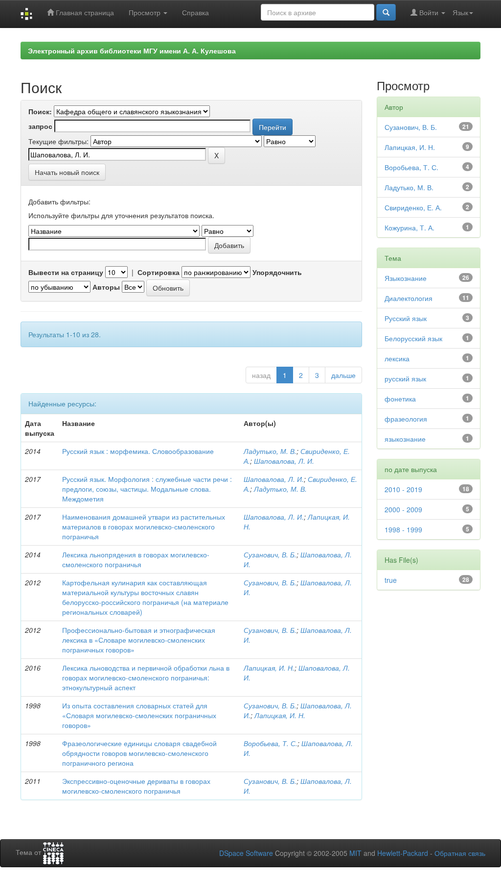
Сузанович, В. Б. (270, 554)
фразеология (406, 419)
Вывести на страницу (65, 272)
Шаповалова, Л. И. (284, 461)
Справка (195, 12)
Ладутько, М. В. (270, 451)
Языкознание (406, 278)
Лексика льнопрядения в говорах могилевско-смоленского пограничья (135, 559)
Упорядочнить (277, 272)
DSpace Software (246, 853)
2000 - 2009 (403, 509)
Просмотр (145, 12)
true (391, 580)
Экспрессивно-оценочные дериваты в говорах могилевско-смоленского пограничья (136, 786)
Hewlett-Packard (402, 853)
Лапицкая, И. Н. (269, 668)
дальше (343, 375)
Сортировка (158, 272)
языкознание (405, 439)
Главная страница (84, 12)
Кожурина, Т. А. (409, 227)
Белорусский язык (413, 338)
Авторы (106, 287)
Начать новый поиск (67, 172)
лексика (397, 358)
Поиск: (40, 111)
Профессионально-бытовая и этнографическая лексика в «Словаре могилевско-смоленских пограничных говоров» (138, 639)
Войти (428, 12)
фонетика (400, 398)
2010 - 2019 (403, 489)
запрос (40, 126)
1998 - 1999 (403, 529)
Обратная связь (459, 853)
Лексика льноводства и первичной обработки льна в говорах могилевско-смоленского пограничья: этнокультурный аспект (145, 677)
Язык (460, 12)
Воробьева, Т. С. (270, 743)
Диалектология (409, 298)
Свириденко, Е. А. (413, 207)
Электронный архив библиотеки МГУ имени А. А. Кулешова (132, 50)
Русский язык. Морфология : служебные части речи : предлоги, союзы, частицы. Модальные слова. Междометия (147, 488)
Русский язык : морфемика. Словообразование (138, 451)
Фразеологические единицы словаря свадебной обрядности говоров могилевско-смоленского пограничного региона (139, 753)
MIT (355, 853)
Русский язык (406, 318)
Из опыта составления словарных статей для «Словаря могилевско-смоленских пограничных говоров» (139, 715)
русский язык (405, 378)
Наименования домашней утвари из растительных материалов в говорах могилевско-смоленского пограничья (143, 526)
